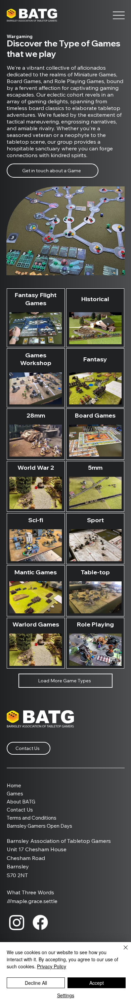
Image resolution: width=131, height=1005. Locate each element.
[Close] (122, 951)
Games (15, 793)
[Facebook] (40, 922)
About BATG (21, 801)
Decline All (36, 982)
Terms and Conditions (31, 818)
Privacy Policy (51, 966)
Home (14, 785)
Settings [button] (65, 995)
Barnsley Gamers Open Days (39, 826)
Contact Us (20, 809)
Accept (96, 982)
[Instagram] (17, 922)
